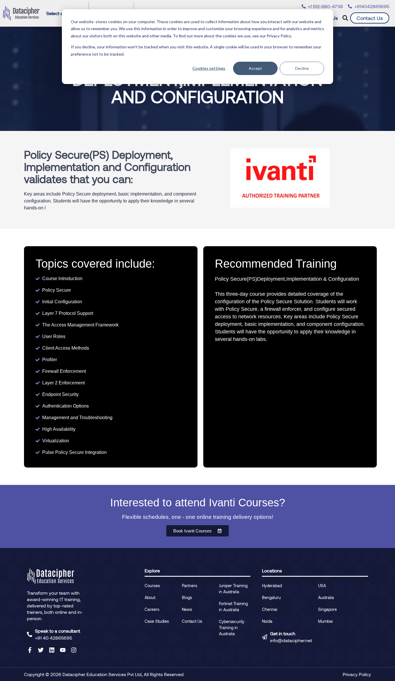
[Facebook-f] (30, 650)
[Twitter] (41, 650)
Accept (255, 68)
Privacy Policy (357, 674)
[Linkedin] (52, 650)
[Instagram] (74, 650)
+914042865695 (372, 6)
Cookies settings (208, 68)
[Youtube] (63, 650)
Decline (302, 68)
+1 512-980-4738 (325, 6)
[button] (345, 18)
